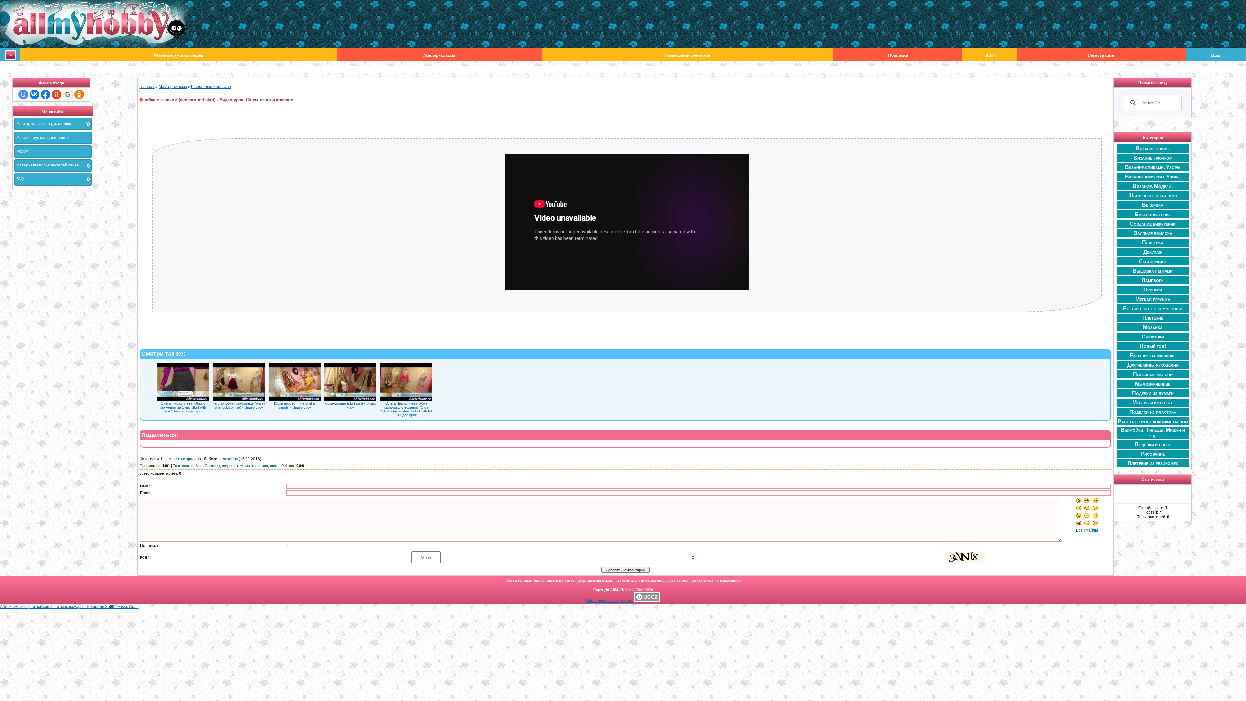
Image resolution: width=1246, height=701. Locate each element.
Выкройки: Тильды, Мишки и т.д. (1153, 432)
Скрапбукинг (1153, 261)
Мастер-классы (173, 86)
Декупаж (1152, 252)
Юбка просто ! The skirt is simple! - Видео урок (295, 405)
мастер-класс (256, 466)
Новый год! (1153, 346)
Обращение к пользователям (609, 600)
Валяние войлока (1152, 233)
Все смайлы (1087, 530)
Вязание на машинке (1153, 355)
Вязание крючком (1152, 158)
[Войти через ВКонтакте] (34, 94)
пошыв (187, 466)
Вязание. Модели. (1153, 186)
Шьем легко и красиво (211, 86)
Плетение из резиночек (1153, 463)
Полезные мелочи (1153, 374)
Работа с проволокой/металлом (1153, 421)
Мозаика (1153, 327)
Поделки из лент (1153, 444)
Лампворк (1153, 280)
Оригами (1152, 289)
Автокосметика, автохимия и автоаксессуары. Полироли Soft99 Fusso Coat (69, 606)
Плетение (1152, 318)
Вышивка (1152, 205)
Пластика (1153, 242)
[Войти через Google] (68, 94)
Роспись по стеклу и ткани (1152, 308)
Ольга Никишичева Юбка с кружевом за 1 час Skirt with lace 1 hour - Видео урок (183, 407)
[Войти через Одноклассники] (79, 94)
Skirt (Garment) (207, 466)
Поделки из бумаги (1153, 393)
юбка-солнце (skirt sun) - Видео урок (350, 405)
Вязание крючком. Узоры (1153, 176)
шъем (238, 466)
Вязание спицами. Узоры (1152, 167)
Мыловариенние (1152, 384)
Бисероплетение (1153, 214)
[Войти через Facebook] (45, 94)
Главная (146, 86)
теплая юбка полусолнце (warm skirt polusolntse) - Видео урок (239, 405)
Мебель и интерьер (1152, 402)
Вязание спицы (1153, 148)
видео (227, 466)
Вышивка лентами (1153, 271)
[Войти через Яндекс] (56, 94)
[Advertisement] (75, 290)
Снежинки (1153, 336)
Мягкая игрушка (1152, 299)
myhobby (230, 459)
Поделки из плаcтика (1153, 412)
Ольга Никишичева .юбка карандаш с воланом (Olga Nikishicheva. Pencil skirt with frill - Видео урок (406, 409)
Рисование (1153, 454)
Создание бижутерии (1153, 224)
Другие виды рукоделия (1153, 365)
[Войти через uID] (23, 94)
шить (274, 466)
